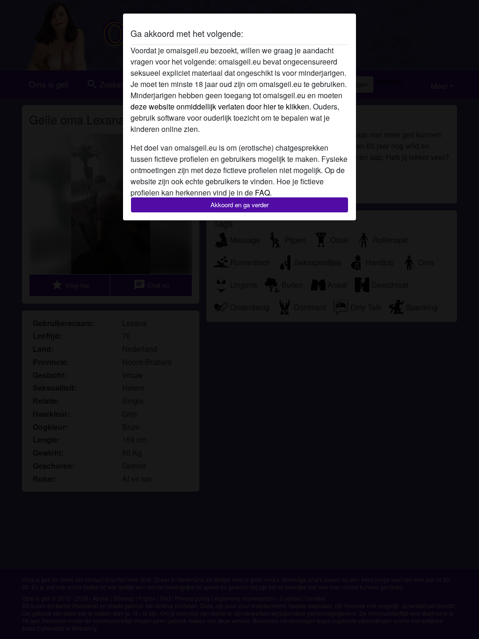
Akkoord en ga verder (239, 204)
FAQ (262, 192)
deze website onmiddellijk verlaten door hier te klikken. (221, 106)
